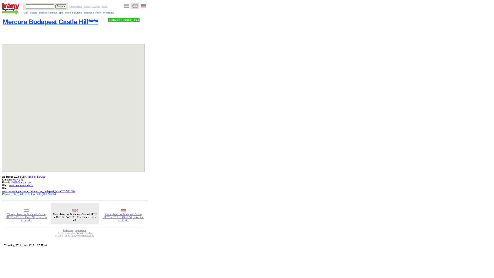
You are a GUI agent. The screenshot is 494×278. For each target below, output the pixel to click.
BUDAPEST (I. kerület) (33, 176)
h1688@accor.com (21, 182)
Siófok (104, 6)
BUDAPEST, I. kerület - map (124, 20)
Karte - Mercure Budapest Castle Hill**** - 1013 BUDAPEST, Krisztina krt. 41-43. (123, 217)
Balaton (87, 6)
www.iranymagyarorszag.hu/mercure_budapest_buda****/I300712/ (38, 191)
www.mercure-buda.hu (21, 185)
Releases (68, 230)
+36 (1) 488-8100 (20, 194)
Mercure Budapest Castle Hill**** (50, 21)
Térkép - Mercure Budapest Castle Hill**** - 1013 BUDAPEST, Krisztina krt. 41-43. (26, 217)
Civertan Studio (83, 233)
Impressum (80, 230)
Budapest (96, 6)
